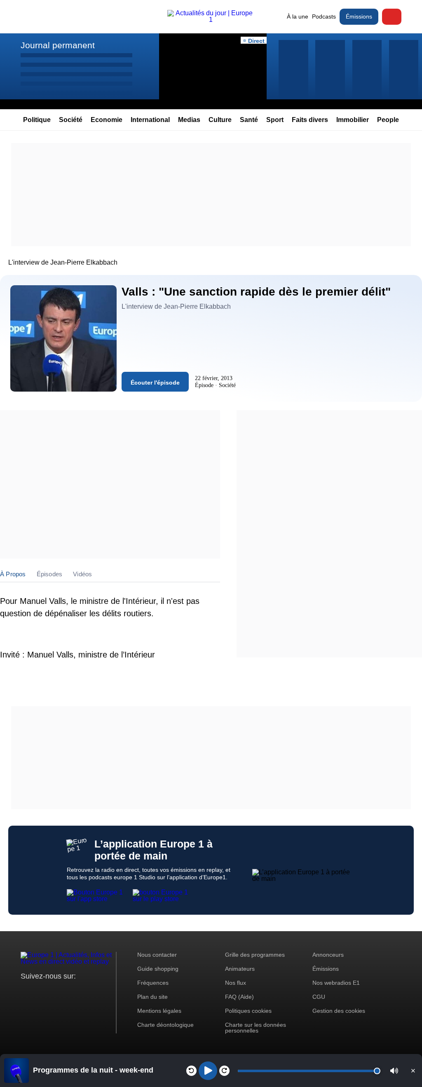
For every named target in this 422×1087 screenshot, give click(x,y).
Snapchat (82, 991)
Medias (189, 119)
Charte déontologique (165, 1024)
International (150, 119)
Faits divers (310, 119)
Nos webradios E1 (336, 982)
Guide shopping (157, 968)
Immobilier (352, 119)
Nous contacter (157, 954)
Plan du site (152, 996)
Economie (106, 119)
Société (70, 119)
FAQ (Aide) (239, 996)
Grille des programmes (255, 954)
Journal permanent (58, 45)
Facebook (54, 991)
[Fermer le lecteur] (413, 1070)
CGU (318, 996)
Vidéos (82, 574)
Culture (220, 119)
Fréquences (153, 982)
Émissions (359, 16)
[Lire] (208, 1070)
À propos (13, 574)
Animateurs (240, 968)
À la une (297, 16)
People (388, 119)
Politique (37, 119)
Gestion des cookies (338, 1010)
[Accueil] (211, 19)
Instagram (40, 991)
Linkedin (96, 991)
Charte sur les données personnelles (255, 1027)
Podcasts (324, 16)
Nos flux (235, 982)
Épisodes (50, 574)
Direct (391, 17)
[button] (394, 1070)
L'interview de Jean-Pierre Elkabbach (62, 262)
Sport (275, 119)
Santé (249, 119)
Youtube (68, 991)
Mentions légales (159, 1010)
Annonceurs (328, 954)
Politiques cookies (248, 1010)
